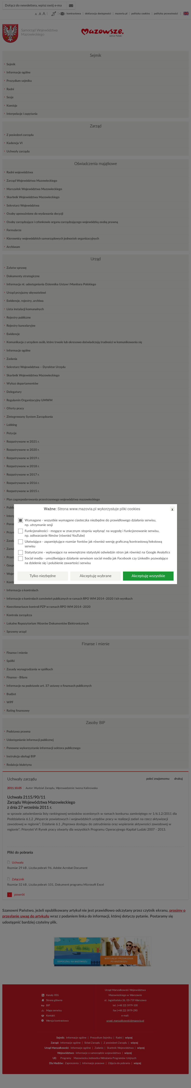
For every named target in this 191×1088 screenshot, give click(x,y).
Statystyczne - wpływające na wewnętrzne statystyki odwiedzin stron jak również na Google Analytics (97, 552)
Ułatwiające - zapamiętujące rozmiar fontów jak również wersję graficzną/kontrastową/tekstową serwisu (93, 544)
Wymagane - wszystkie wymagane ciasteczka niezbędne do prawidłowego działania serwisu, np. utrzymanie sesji (90, 523)
